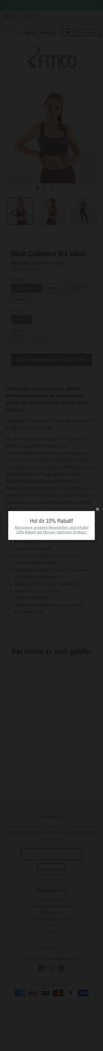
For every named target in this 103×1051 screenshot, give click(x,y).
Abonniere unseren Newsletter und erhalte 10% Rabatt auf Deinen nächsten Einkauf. (52, 529)
